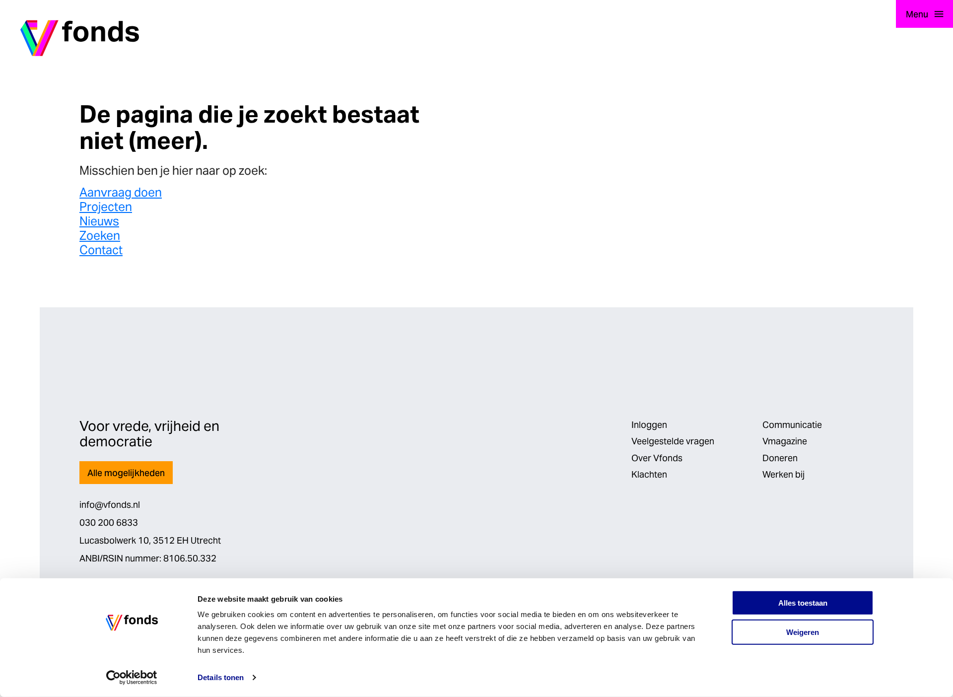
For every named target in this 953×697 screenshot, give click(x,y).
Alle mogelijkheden (126, 473)
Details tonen (221, 677)
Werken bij (783, 474)
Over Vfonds (656, 458)
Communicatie (792, 424)
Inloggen (649, 424)
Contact (101, 250)
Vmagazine (784, 441)
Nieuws (99, 221)
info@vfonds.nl (109, 504)
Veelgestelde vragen (672, 441)
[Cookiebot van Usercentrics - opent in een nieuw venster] (131, 677)
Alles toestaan (802, 603)
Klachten (649, 474)
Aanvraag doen (120, 192)
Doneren (780, 458)
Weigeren (802, 632)
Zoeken (99, 235)
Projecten (105, 206)
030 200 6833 (108, 522)
